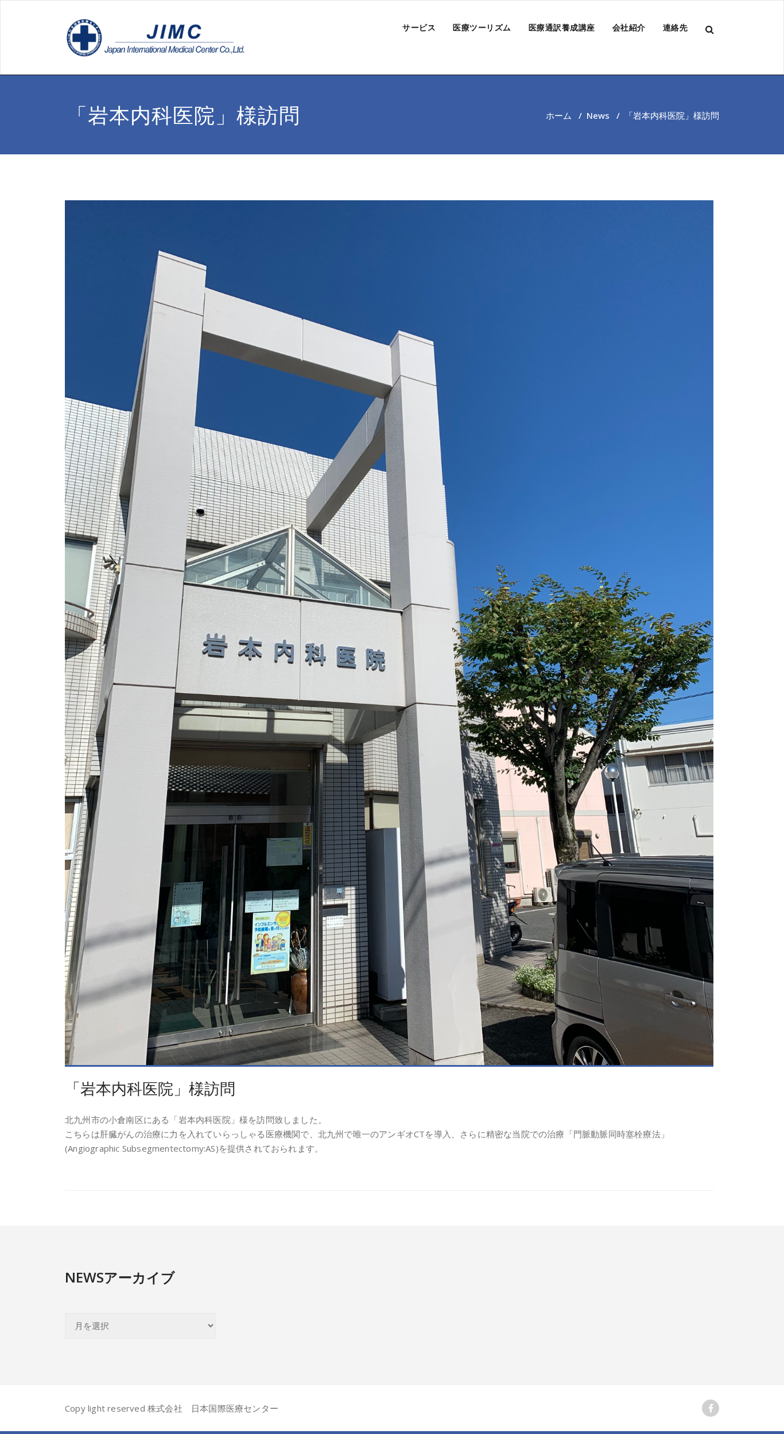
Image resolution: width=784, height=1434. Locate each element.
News (598, 115)
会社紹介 (629, 27)
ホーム (559, 115)
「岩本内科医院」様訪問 (150, 1088)
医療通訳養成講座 (562, 27)
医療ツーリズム (482, 27)
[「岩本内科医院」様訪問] (389, 633)
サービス (419, 27)
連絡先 (675, 27)
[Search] (710, 29)
